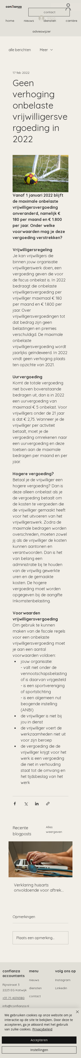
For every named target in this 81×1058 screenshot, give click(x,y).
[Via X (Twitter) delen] (26, 803)
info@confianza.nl (15, 1006)
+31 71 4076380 (13, 998)
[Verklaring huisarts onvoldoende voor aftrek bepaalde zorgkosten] (40, 859)
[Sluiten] (74, 1014)
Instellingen (39, 1050)
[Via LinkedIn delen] (37, 803)
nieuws (34, 980)
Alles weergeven (54, 829)
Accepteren (39, 1040)
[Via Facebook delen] (15, 803)
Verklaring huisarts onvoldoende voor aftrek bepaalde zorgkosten (37, 887)
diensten (35, 988)
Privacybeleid (42, 1029)
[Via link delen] (48, 803)
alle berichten (20, 50)
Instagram (62, 980)
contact (35, 996)
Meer (44, 50)
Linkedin (61, 988)
